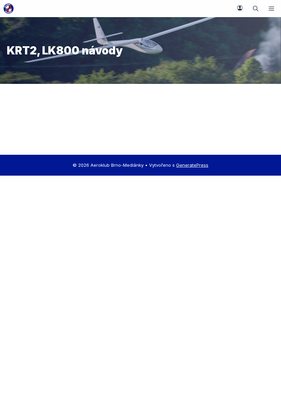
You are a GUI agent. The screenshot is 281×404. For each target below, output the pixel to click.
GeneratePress (192, 165)
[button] (256, 8)
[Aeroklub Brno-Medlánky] (8, 8)
